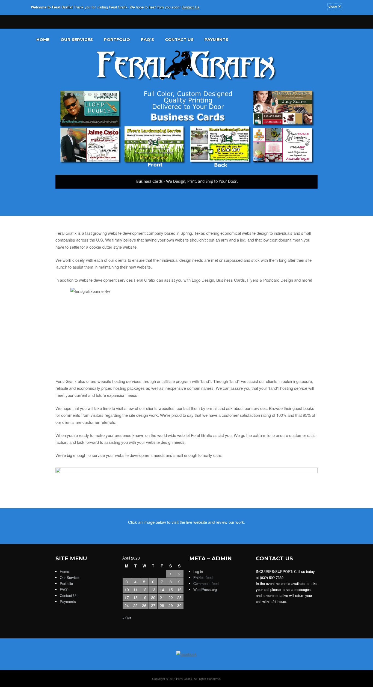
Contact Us (190, 7)
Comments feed (205, 583)
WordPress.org (205, 589)
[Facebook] (59, 21)
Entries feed (202, 577)
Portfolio (117, 39)
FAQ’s (147, 39)
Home (43, 39)
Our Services (77, 39)
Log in (198, 571)
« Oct (126, 617)
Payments (216, 39)
